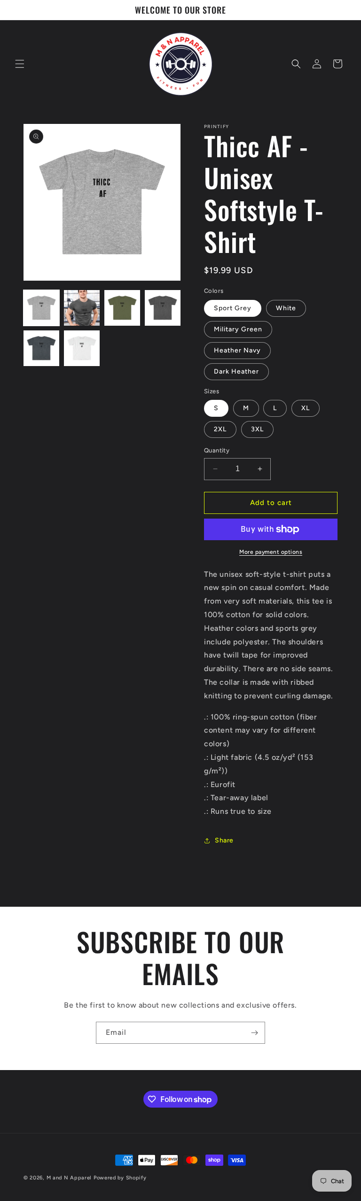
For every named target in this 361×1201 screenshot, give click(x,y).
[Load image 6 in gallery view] (82, 348)
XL (305, 408)
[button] (19, 64)
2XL (220, 429)
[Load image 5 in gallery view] (41, 348)
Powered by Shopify (120, 1178)
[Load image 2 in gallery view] (82, 308)
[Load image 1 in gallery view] (41, 308)
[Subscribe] (254, 1033)
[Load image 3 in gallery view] (122, 308)
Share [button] (224, 840)
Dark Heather (236, 371)
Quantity (216, 450)
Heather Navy (237, 350)
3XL (257, 429)
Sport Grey (232, 308)
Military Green (238, 329)
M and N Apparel (70, 1178)
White (286, 308)
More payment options (270, 552)
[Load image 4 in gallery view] (162, 308)
